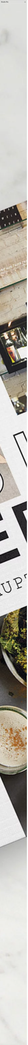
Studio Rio (4, 2)
